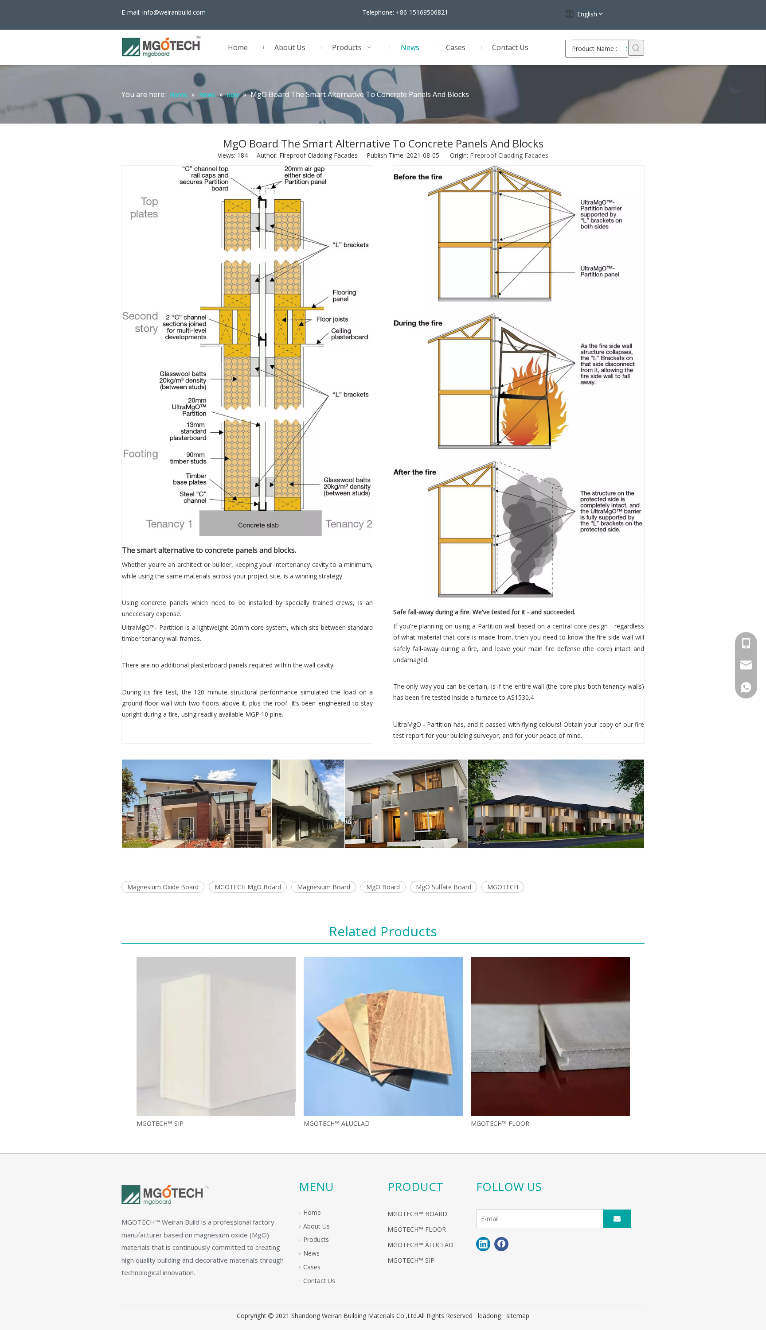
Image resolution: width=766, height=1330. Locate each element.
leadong (489, 1315)
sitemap (517, 1315)
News (311, 1253)
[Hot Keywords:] (636, 48)
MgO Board (383, 887)
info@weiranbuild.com (174, 12)
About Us (316, 1226)
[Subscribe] (617, 1219)
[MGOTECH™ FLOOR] (550, 1036)
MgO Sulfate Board (443, 887)
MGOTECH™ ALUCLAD (337, 1123)
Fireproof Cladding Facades (509, 155)
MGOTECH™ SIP (160, 1123)
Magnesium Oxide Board (163, 887)
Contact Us (319, 1280)
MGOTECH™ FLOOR (500, 1123)
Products (316, 1239)
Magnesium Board (323, 887)
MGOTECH (502, 887)
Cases (311, 1267)
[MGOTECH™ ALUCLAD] (383, 1036)
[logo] (165, 1194)
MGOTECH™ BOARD (417, 1214)
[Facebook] (501, 1244)
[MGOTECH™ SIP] (216, 1036)
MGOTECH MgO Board (248, 887)
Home (312, 1212)
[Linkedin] (483, 1244)
